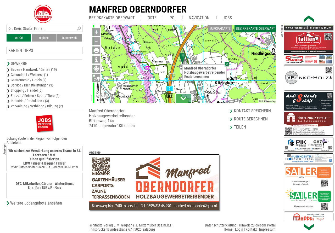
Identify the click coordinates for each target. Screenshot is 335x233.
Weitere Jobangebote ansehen (36, 203)
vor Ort (19, 38)
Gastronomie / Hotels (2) (28, 80)
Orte (152, 17)
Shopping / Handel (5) (26, 90)
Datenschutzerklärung (221, 225)
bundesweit (69, 38)
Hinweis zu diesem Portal (257, 225)
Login (239, 229)
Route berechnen (196, 76)
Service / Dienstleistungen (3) (32, 85)
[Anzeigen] (44, 123)
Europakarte (220, 28)
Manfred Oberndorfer (138, 9)
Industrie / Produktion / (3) (30, 101)
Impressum (267, 229)
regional (44, 38)
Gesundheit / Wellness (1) (29, 75)
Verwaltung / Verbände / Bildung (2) (37, 106)
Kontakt (251, 229)
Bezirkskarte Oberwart (112, 17)
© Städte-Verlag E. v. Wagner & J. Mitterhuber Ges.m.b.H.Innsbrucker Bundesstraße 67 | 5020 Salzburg (132, 227)
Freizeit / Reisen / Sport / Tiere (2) (35, 96)
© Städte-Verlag (267, 101)
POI (173, 17)
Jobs (227, 17)
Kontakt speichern (252, 110)
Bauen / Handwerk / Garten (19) (34, 69)
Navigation (199, 17)
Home (228, 229)
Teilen (240, 127)
